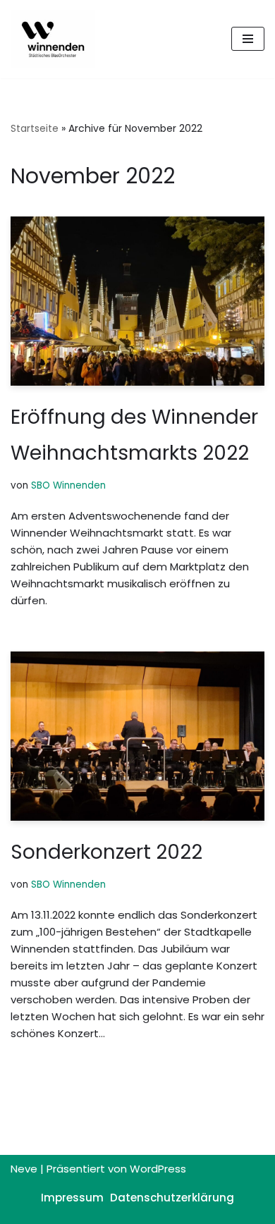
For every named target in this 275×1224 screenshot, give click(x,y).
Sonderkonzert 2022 (106, 852)
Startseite (35, 128)
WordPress (158, 1168)
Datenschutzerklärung (172, 1197)
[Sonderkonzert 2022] (137, 736)
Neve (24, 1168)
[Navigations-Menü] (247, 39)
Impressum (72, 1197)
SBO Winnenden (68, 485)
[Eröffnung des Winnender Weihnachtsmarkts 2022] (137, 301)
